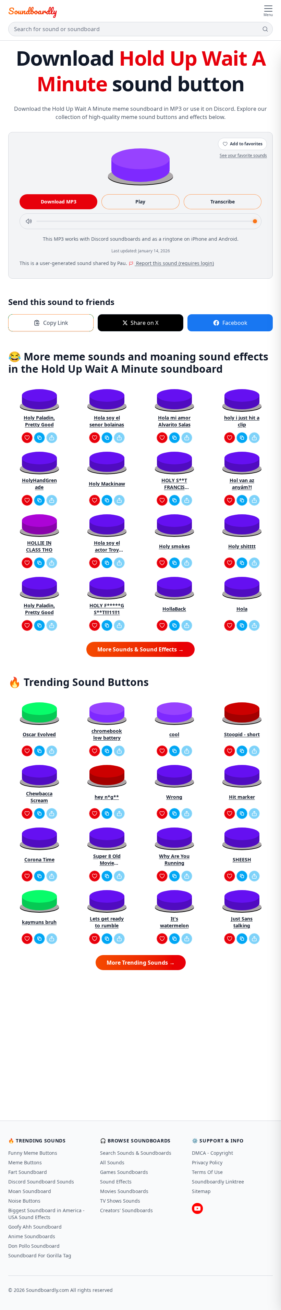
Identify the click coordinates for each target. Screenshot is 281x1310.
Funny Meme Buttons (32, 1153)
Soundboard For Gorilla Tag (39, 1255)
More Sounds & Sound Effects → (140, 649)
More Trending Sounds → (141, 962)
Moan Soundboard (29, 1191)
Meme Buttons (25, 1162)
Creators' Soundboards (126, 1210)
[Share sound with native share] (51, 437)
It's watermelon (174, 922)
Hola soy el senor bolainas (106, 421)
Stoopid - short (242, 734)
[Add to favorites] (27, 437)
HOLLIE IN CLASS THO (39, 546)
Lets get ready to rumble (107, 922)
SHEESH (242, 859)
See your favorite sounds (243, 155)
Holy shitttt (242, 546)
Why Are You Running (174, 859)
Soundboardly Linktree (218, 1181)
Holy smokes (174, 546)
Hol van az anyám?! (242, 483)
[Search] (265, 29)
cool (174, 734)
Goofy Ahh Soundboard (35, 1226)
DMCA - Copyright (212, 1153)
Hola (241, 609)
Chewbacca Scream (39, 797)
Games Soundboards (124, 1172)
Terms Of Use (207, 1172)
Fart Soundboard (27, 1172)
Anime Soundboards (31, 1236)
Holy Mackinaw (107, 483)
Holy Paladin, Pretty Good (39, 421)
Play (140, 201)
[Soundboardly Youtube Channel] (197, 1208)
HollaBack (174, 609)
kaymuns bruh (39, 922)
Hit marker (242, 797)
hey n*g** (107, 797)
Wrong (174, 797)
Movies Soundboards (124, 1191)
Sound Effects (116, 1181)
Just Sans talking (242, 922)
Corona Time (39, 859)
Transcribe (222, 201)
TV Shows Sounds (120, 1200)
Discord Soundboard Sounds (41, 1181)
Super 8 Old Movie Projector (107, 859)
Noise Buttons (24, 1200)
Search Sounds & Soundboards (135, 1153)
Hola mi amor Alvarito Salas (174, 421)
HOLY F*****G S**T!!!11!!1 (106, 609)
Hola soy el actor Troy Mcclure (107, 546)
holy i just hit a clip (241, 421)
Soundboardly (32, 11)
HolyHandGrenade (39, 483)
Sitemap (201, 1191)
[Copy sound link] (39, 437)
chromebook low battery (106, 734)
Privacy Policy (207, 1162)
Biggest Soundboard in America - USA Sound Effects (46, 1213)
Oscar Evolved (39, 734)
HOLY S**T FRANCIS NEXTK (174, 484)
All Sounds (112, 1162)
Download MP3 (58, 201)
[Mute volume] (29, 221)
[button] (140, 164)
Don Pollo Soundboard (34, 1246)
